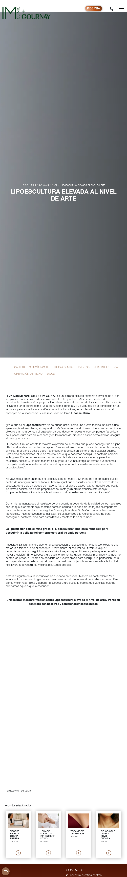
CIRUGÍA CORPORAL (44, 185)
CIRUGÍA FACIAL (39, 367)
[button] (18, 852)
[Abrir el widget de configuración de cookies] (6, 871)
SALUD (50, 374)
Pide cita (93, 8)
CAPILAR (19, 367)
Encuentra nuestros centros (85, 875)
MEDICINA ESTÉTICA (105, 367)
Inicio (25, 185)
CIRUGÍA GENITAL (63, 367)
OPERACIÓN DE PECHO (28, 374)
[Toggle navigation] (122, 8)
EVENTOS (83, 367)
